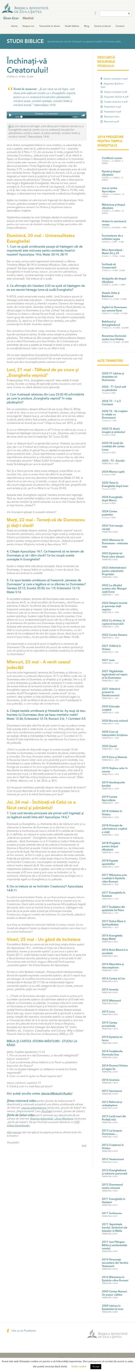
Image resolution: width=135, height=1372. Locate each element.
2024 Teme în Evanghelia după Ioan (115, 485)
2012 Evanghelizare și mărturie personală (114, 1172)
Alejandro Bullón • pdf (115, 97)
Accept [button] (95, 1367)
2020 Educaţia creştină (111, 708)
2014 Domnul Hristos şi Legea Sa (115, 1067)
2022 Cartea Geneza (114, 635)
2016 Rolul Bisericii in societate (115, 952)
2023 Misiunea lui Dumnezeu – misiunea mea (115, 543)
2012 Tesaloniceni (113, 1159)
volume (83, 115)
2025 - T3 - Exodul (113, 461)
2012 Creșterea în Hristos (113, 1147)
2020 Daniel (109, 746)
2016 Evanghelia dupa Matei (112, 937)
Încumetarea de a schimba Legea (112, 237)
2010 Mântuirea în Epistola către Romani (115, 1279)
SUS (84, 1146)
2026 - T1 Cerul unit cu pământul (114, 389)
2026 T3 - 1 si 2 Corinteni (111, 403)
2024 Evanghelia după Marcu (112, 499)
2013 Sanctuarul (112, 1091)
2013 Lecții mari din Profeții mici (114, 1118)
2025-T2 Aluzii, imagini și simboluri (113, 431)
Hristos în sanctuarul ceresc (114, 223)
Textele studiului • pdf (115, 102)
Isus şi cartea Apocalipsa (109, 190)
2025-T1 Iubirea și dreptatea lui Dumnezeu (113, 377)
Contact (120, 26)
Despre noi (28, 26)
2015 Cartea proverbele (109, 1024)
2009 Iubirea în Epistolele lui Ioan (112, 1308)
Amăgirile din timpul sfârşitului (114, 280)
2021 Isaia (108, 660)
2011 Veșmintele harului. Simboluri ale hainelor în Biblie (114, 1227)
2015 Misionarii (111, 1000)
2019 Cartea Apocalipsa (109, 799)
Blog (86, 26)
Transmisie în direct (49, 26)
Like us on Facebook (23, 1331)
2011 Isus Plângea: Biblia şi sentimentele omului (114, 1245)
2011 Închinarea (112, 1213)
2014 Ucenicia (110, 1080)
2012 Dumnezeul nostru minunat (112, 1186)
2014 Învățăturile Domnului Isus (112, 1053)
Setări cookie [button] (78, 1366)
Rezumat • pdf (111, 121)
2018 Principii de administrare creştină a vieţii (114, 829)
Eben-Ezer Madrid (25, 8)
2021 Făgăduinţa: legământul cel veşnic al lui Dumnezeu (115, 674)
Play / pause (10, 115)
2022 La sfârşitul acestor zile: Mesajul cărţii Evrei (114, 588)
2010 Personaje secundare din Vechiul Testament (115, 1263)
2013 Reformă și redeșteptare (112, 1104)
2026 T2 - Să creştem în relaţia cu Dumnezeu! (115, 414)
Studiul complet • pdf (115, 92)
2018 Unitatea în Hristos (112, 813)
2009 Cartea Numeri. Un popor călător (114, 1293)
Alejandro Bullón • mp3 (112, 85)
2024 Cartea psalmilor (109, 513)
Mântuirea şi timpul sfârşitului (113, 207)
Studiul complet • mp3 (115, 79)
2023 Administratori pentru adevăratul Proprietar (114, 571)
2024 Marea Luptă (113, 472)
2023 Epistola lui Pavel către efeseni (113, 555)
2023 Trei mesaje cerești (112, 528)
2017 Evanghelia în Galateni (113, 894)
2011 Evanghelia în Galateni (113, 1201)
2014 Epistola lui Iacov (112, 1039)
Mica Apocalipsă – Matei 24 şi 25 (113, 252)
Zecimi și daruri (102, 26)
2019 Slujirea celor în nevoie (115, 770)
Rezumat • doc (111, 117)
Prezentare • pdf (112, 112)
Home (14, 26)
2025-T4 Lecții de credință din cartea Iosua (113, 446)
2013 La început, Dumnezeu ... (112, 1132)
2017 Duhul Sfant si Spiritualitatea (113, 923)
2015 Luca (108, 1012)
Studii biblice (72, 26)
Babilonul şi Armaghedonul (111, 323)
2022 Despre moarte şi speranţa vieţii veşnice (114, 606)
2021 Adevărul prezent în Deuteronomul (111, 692)
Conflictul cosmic (112, 158)
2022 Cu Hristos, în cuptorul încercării (113, 622)
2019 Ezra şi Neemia (114, 757)
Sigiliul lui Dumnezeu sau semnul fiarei (114, 309)
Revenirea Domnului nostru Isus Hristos (114, 338)
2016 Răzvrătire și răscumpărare (113, 966)
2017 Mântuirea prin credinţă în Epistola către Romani (114, 878)
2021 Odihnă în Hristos (111, 648)
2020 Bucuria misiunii (115, 721)
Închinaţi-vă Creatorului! (109, 266)
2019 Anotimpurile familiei (113, 784)
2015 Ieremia (110, 989)
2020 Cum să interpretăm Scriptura (115, 734)
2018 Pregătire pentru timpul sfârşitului (111, 846)
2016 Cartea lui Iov (113, 978)
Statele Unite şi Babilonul (111, 295)
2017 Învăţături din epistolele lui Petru (113, 909)
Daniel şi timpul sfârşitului (111, 173)
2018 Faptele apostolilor (110, 863)
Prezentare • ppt (112, 107)
